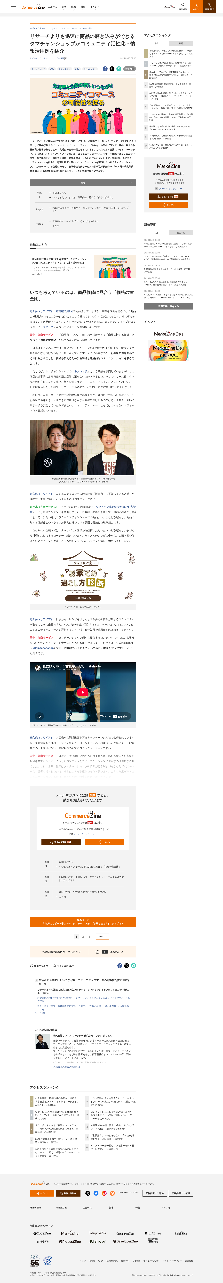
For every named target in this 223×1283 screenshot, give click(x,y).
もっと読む (40, 1012)
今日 (157, 43)
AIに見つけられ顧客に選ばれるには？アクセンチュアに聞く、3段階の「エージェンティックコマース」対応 (57, 1152)
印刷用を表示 (41, 965)
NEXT (102, 936)
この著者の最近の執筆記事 (67, 1066)
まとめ (55, 225)
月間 (181, 43)
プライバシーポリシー (172, 1260)
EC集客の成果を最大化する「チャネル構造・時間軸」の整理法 (56, 1140)
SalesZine (61, 1207)
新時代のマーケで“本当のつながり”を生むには (76, 221)
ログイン (106, 842)
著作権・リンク (96, 1260)
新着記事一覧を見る (168, 306)
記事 (64, 6)
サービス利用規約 (151, 1260)
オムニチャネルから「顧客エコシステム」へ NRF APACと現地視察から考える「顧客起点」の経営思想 (57, 1129)
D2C (77, 68)
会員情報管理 (112, 1260)
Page (39, 209)
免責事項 (125, 1260)
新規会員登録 (62, 842)
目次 (83, 182)
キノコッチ (80, 371)
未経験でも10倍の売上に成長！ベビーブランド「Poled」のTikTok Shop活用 (112, 1127)
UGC (52, 68)
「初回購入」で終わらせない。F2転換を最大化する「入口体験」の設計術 (113, 1137)
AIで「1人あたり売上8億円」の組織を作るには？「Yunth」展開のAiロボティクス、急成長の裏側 (57, 1115)
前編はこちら (59, 192)
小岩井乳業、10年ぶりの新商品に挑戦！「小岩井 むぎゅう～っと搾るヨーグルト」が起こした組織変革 (57, 1101)
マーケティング (38, 68)
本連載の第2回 (64, 311)
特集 (83, 6)
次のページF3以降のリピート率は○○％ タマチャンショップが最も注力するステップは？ (83, 921)
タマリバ (48, 327)
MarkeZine (35, 1207)
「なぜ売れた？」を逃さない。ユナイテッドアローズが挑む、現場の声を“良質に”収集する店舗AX (113, 1101)
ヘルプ (83, 1260)
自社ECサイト (90, 68)
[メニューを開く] (13, 6)
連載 (73, 6)
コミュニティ (65, 68)
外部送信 (189, 1260)
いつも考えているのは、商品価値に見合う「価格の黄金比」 (83, 197)
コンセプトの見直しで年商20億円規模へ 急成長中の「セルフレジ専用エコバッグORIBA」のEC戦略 (112, 1115)
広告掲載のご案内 (155, 1193)
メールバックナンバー (84, 834)
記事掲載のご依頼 (181, 1193)
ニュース (52, 6)
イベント (94, 6)
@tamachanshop (43, 648)
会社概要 (136, 1260)
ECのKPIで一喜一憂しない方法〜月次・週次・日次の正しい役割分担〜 (112, 1147)
